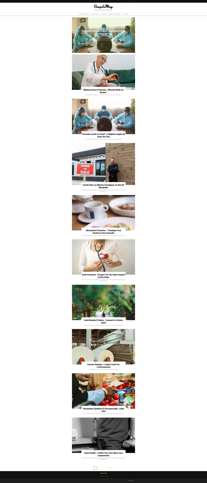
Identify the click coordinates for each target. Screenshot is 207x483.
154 (108, 467)
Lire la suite (103, 39)
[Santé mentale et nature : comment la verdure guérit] (103, 302)
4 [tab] (130, 34)
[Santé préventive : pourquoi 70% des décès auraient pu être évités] (103, 257)
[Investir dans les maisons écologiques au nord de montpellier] (103, 164)
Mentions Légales (102, 476)
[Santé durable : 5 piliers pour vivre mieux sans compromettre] (103, 435)
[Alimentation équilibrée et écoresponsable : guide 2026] (103, 391)
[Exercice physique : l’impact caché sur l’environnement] (103, 346)
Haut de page (131, 480)
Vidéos (107, 476)
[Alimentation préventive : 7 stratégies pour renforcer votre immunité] (103, 212)
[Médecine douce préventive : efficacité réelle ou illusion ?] (103, 72)
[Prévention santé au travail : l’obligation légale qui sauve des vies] (103, 116)
